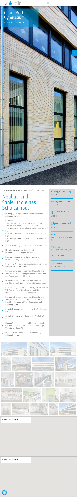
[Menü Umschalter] (48, 3)
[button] (4, 492)
